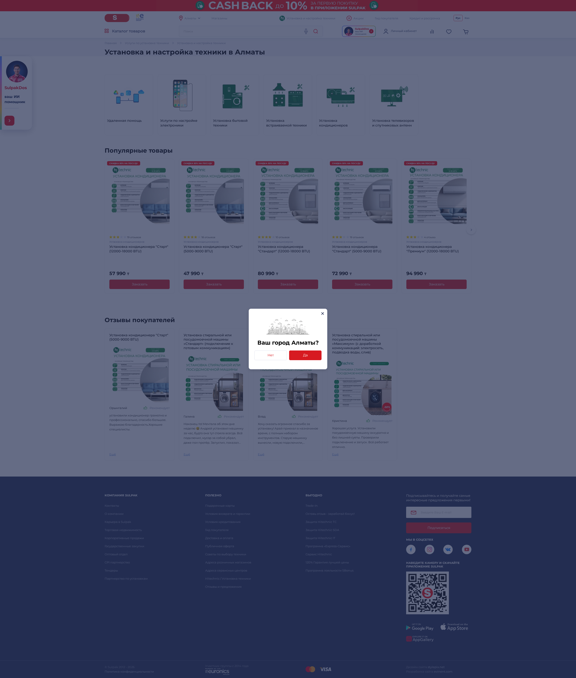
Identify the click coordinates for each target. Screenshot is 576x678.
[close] (322, 313)
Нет (271, 355)
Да (305, 355)
